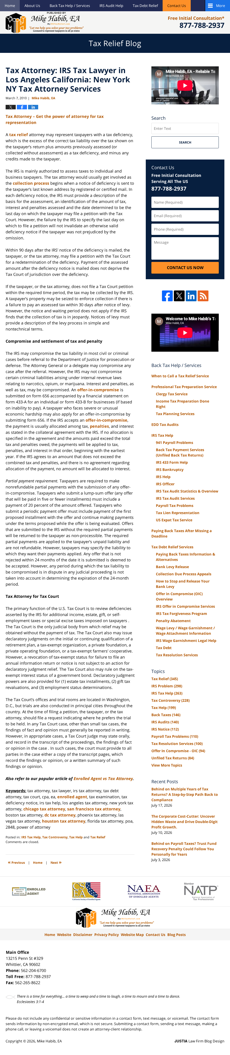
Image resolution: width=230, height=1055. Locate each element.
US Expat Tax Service (174, 519)
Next (56, 862)
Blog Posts (176, 934)
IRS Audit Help (111, 5)
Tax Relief (97, 837)
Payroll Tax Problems (174, 505)
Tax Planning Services (175, 413)
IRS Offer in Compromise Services (185, 606)
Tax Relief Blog (45, 22)
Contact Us (176, 5)
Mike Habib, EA (49, 1041)
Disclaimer (82, 934)
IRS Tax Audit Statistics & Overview (187, 491)
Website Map (132, 934)
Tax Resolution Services (177, 654)
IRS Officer (165, 483)
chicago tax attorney (44, 809)
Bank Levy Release (172, 566)
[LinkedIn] (191, 295)
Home (10, 5)
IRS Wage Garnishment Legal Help (186, 640)
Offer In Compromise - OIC (178, 750)
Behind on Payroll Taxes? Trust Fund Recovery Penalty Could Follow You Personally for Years (184, 849)
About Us (32, 5)
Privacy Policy (106, 934)
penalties (99, 426)
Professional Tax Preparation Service (184, 386)
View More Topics (166, 765)
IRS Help (163, 476)
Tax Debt (164, 647)
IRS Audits (165, 722)
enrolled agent (72, 796)
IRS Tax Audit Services (175, 498)
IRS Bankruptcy (170, 469)
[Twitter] (179, 295)
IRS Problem (166, 686)
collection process (31, 183)
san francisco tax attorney (93, 809)
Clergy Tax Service (172, 393)
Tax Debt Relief (145, 5)
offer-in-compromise (98, 389)
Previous (16, 862)
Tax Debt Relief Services (172, 546)
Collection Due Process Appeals (183, 573)
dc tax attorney (59, 815)
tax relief (18, 134)
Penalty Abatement (173, 620)
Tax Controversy (55, 837)
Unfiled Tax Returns (172, 758)
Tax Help (76, 837)
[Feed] (203, 295)
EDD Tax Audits (165, 424)
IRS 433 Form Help (172, 462)
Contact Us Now (185, 267)
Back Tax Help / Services (70, 5)
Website (64, 934)
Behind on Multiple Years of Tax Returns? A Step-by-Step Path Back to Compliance (184, 794)
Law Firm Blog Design (199, 1041)
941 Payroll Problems (174, 442)
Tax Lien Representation (177, 512)
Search (185, 142)
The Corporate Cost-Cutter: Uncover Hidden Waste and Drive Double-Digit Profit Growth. (184, 822)
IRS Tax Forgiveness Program (181, 613)
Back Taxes (165, 714)
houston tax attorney (63, 821)
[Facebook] (167, 295)
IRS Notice (165, 729)
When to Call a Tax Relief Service (180, 375)
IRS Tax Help (31, 837)
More (220, 5)
